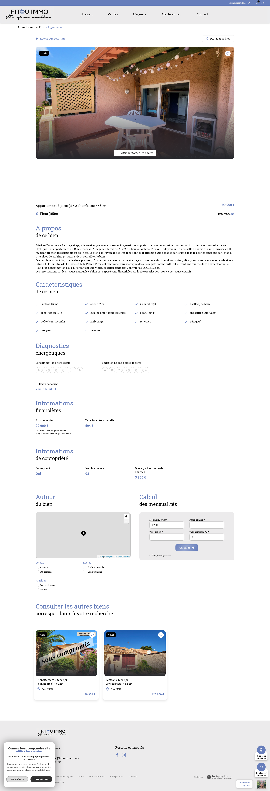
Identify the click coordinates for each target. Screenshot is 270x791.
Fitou (42, 27)
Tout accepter (41, 779)
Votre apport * (156, 532)
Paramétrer (17, 779)
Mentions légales (64, 776)
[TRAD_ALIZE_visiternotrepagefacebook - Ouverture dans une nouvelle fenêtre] (117, 755)
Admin (81, 776)
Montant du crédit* (158, 520)
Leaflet (100, 556)
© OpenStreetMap (123, 556)
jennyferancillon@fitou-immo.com (57, 758)
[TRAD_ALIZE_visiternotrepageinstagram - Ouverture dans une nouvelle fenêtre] (124, 755)
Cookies (133, 776)
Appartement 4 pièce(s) (52, 681)
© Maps (109, 556)
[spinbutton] (206, 537)
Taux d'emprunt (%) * (199, 532)
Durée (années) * (197, 520)
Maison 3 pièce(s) (119, 681)
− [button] (126, 521)
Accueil (22, 27)
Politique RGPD (117, 776)
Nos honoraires (97, 776)
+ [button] (126, 516)
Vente (33, 27)
